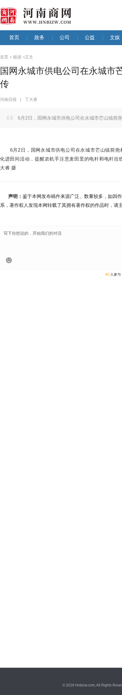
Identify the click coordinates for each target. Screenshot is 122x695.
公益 (90, 37)
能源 (17, 57)
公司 (65, 37)
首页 (14, 37)
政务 (39, 37)
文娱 (115, 37)
